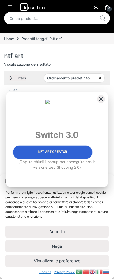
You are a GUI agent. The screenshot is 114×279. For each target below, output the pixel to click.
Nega (57, 246)
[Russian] (106, 271)
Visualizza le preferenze (57, 260)
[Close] (101, 99)
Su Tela (12, 90)
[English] (92, 271)
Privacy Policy (64, 272)
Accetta (57, 231)
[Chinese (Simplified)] (85, 271)
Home (9, 38)
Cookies (45, 272)
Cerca (102, 18)
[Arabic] (79, 271)
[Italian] (99, 271)
